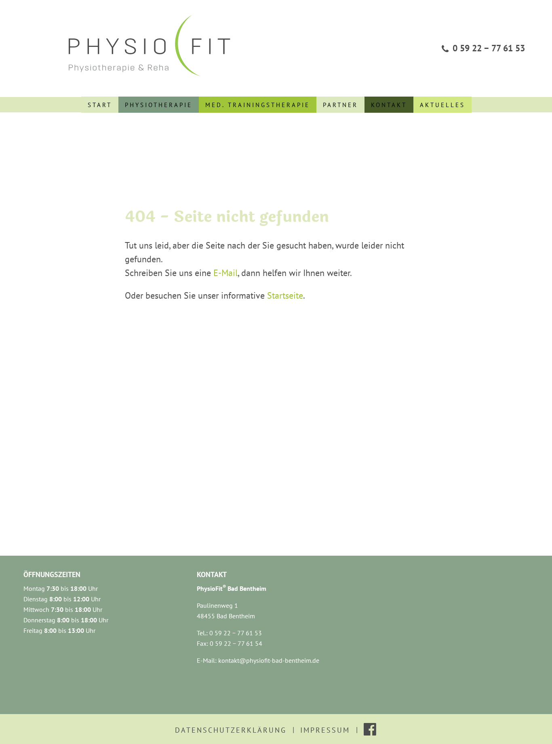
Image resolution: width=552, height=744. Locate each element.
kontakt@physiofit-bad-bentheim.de (268, 660)
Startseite (285, 295)
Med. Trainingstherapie (257, 105)
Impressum (325, 730)
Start (100, 105)
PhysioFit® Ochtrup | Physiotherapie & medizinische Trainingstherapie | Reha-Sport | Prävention (152, 44)
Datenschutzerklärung (231, 730)
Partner (340, 105)
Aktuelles (442, 105)
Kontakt (389, 105)
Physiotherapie (158, 105)
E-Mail (225, 272)
